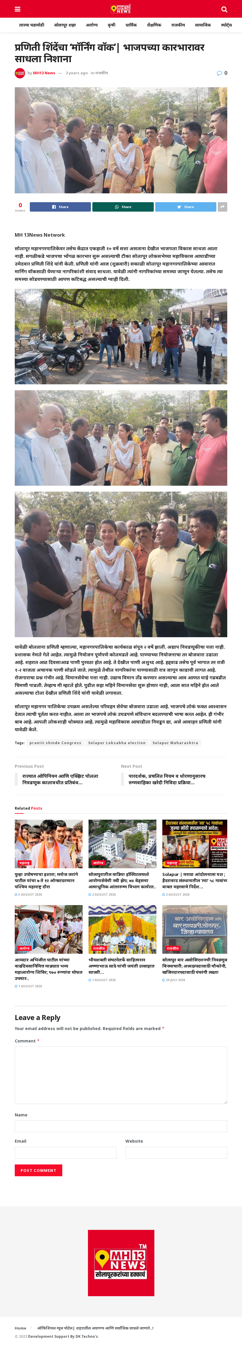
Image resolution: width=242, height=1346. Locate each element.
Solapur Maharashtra (175, 742)
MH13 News (44, 72)
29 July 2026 (175, 980)
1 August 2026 (29, 986)
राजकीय (178, 25)
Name (21, 1115)
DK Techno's (87, 1336)
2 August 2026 (103, 894)
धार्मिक (131, 25)
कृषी (111, 25)
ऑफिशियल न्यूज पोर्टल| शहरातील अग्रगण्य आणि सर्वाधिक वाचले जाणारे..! (95, 1328)
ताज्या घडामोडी (31, 25)
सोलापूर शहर (65, 25)
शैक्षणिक (154, 25)
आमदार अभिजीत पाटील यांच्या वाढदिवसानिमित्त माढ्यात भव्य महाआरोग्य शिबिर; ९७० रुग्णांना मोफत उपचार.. (49, 969)
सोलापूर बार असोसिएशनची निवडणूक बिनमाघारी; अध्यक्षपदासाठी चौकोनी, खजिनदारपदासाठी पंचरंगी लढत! (195, 966)
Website (134, 1141)
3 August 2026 (29, 894)
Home (20, 1328)
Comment (27, 1041)
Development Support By (52, 1336)
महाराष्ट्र (24, 863)
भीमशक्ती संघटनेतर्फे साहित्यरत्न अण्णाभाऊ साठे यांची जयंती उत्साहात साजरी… (122, 966)
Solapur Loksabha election (117, 742)
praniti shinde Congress (55, 742)
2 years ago (77, 72)
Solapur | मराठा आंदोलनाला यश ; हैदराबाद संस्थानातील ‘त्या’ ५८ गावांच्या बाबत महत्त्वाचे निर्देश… (196, 880)
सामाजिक (203, 25)
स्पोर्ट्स (226, 25)
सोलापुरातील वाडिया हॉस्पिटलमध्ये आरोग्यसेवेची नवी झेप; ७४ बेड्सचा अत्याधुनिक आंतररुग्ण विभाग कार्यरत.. (122, 880)
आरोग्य (92, 25)
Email (20, 1141)
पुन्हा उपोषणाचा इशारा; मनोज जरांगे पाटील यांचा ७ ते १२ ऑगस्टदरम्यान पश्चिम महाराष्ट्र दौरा (46, 880)
